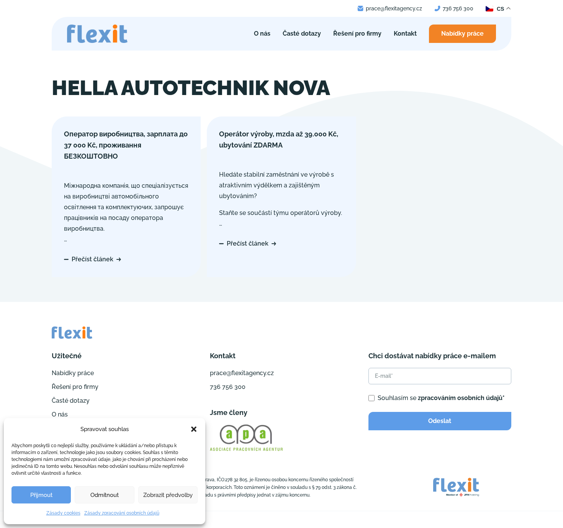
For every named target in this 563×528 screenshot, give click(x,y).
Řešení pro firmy (357, 33)
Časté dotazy (302, 33)
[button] (194, 429)
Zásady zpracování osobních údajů (121, 513)
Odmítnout (104, 495)
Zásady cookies (63, 513)
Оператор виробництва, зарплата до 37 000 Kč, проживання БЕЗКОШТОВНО (126, 145)
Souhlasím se (441, 398)
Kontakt (405, 33)
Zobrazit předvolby (168, 495)
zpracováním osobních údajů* (461, 398)
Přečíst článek (92, 259)
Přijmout (41, 495)
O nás (262, 33)
